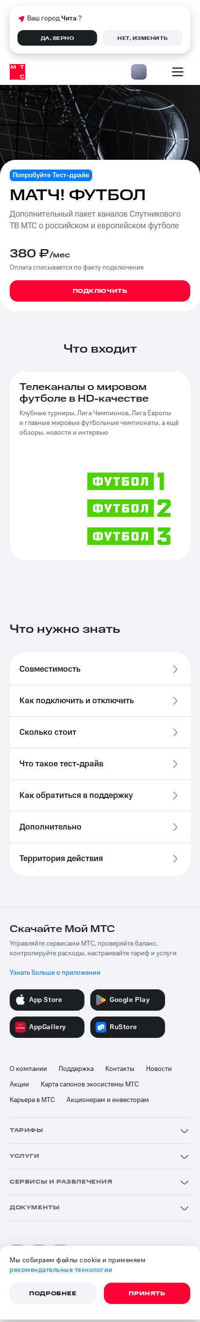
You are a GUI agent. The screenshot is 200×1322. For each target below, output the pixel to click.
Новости (159, 1069)
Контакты (119, 1069)
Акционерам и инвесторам (108, 1100)
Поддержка (76, 1069)
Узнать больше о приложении (55, 973)
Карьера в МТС (32, 1100)
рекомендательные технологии (61, 1270)
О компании (28, 1069)
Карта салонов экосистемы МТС (90, 1084)
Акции (19, 1084)
